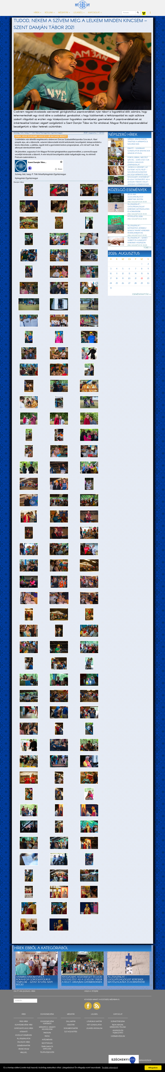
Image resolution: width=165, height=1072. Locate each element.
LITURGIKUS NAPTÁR (94, 1021)
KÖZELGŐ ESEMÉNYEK (23, 1035)
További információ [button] (110, 1068)
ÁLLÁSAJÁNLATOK (23, 1039)
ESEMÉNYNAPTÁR (23, 1046)
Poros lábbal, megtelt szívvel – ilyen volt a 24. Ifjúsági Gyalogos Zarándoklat (138, 161)
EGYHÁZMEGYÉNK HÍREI (23, 1025)
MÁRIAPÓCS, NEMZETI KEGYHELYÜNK (47, 1028)
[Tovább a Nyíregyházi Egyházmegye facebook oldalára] (88, 1006)
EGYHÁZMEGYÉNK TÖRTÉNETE (47, 1022)
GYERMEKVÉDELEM (118, 1036)
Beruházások (145, 1060)
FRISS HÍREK (23, 1021)
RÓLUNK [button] (49, 12)
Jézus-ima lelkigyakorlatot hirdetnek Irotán (135, 197)
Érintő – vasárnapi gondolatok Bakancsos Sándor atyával (139, 151)
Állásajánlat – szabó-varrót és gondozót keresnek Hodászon (138, 240)
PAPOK (47, 1036)
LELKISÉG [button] (78, 12)
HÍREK (33, 991)
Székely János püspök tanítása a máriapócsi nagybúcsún (138, 141)
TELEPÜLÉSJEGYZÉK (47, 1052)
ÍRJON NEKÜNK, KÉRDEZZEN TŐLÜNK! (118, 1026)
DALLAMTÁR (70, 1021)
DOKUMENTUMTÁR (71, 1028)
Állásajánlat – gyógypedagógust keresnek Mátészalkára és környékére (138, 208)
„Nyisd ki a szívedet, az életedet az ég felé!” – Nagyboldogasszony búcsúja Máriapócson (138, 171)
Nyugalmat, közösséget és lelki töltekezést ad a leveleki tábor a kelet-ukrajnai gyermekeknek (139, 181)
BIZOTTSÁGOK (47, 1043)
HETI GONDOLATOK (94, 1025)
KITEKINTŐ (24, 1032)
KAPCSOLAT (117, 1014)
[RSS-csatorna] (96, 1006)
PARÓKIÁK (47, 1033)
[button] (150, 13)
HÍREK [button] (37, 12)
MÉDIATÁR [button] (63, 12)
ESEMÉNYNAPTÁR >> (141, 294)
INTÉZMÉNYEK (47, 1040)
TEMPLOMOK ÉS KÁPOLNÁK (47, 1048)
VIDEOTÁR (71, 1025)
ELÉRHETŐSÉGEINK (118, 1021)
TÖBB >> (147, 247)
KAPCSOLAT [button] (94, 12)
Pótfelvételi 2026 (135, 216)
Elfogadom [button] (153, 1068)
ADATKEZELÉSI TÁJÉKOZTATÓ (118, 1031)
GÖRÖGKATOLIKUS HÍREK (23, 1028)
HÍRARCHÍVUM (23, 1049)
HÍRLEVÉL (23, 1052)
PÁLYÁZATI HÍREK (23, 1042)
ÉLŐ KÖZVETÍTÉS (71, 1032)
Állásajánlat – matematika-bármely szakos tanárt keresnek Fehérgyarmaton (139, 229)
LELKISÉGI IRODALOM (94, 1028)
